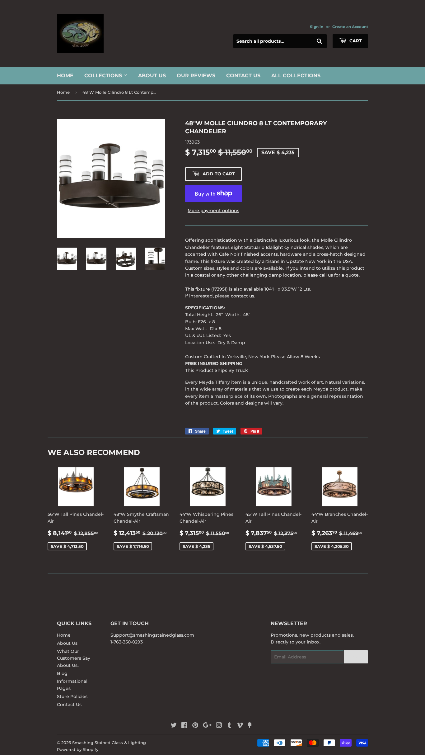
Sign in (316, 26)
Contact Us (243, 75)
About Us (152, 75)
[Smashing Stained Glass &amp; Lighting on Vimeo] (240, 726)
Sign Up (356, 657)
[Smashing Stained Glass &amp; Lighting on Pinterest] (195, 726)
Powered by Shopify (77, 749)
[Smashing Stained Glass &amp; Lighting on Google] (207, 726)
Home (65, 75)
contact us (242, 296)
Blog (62, 673)
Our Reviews (196, 75)
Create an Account (350, 26)
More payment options (213, 210)
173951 (219, 289)
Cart (355, 41)
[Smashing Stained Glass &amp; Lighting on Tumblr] (229, 726)
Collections (104, 75)
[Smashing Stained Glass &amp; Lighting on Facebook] (184, 726)
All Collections (295, 75)
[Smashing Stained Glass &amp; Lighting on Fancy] (249, 726)
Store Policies (72, 696)
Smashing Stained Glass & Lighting (109, 742)
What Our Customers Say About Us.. (73, 658)
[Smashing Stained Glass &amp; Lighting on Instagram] (219, 726)
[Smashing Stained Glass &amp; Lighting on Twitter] (173, 726)
